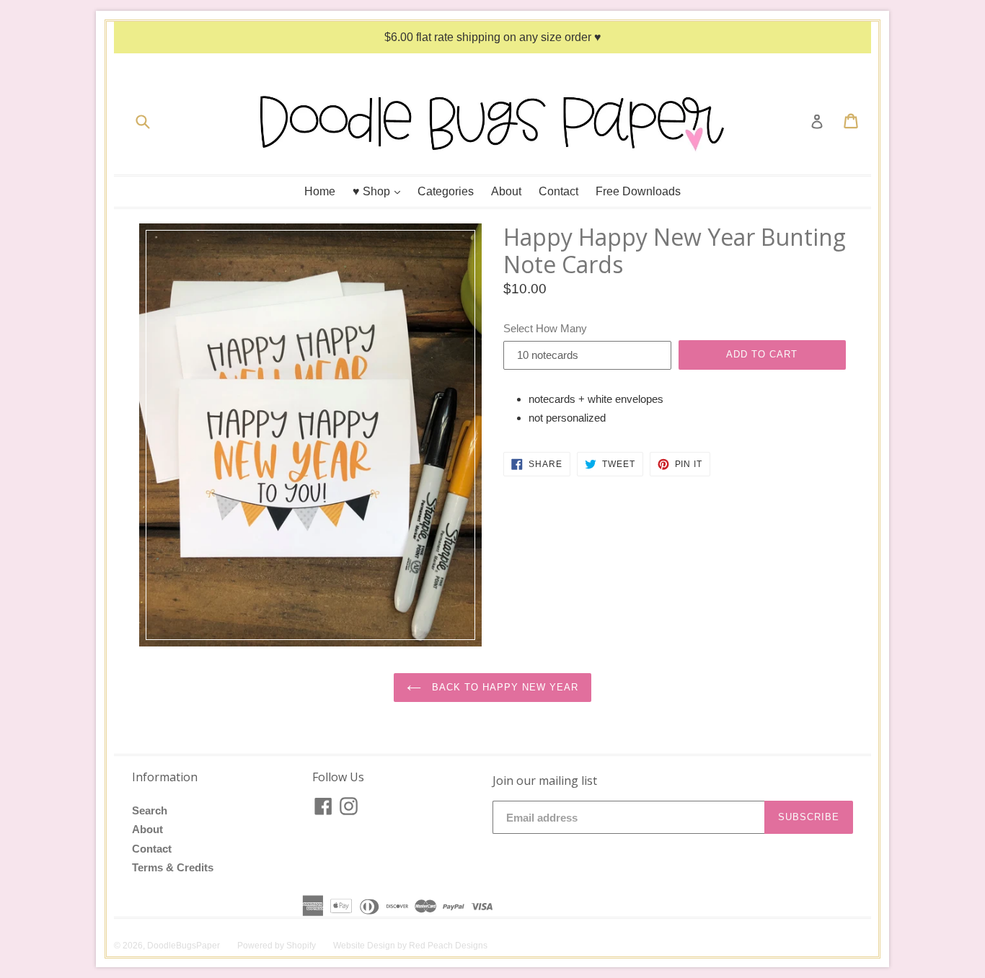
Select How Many (545, 328)
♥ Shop (380, 191)
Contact (558, 191)
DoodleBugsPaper (183, 946)
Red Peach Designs (448, 946)
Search (149, 810)
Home (319, 191)
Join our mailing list (544, 781)
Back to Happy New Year (503, 687)
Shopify (301, 946)
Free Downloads (638, 191)
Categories (446, 191)
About (506, 191)
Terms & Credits (172, 867)
